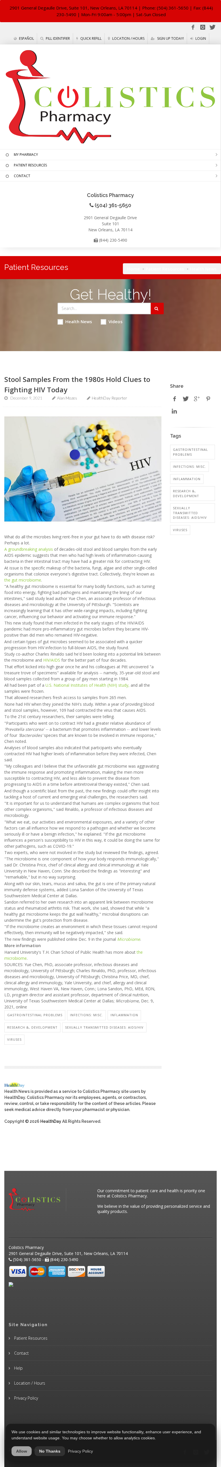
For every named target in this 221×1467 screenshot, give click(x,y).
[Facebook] (192, 27)
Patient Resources (165, 269)
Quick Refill (90, 38)
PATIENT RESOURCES (30, 165)
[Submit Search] (157, 308)
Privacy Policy (25, 1398)
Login (200, 38)
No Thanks (49, 1451)
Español (26, 38)
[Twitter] (212, 27)
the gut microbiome (22, 580)
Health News (78, 321)
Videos (115, 321)
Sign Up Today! (170, 38)
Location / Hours (127, 38)
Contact (21, 1353)
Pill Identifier (57, 38)
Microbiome (128, 939)
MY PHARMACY (26, 154)
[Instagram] (202, 27)
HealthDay (50, 1121)
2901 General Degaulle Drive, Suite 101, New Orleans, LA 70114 (73, 8)
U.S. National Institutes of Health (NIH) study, (87, 685)
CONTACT (22, 175)
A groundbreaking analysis (28, 549)
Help (18, 1368)
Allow (21, 1451)
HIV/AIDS (51, 660)
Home (133, 269)
